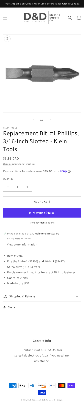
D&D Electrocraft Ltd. (37, 400)
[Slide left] (33, 120)
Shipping (7, 164)
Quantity (8, 178)
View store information (22, 244)
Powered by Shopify (54, 400)
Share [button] (11, 307)
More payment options (42, 222)
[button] (5, 17)
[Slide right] (50, 120)
